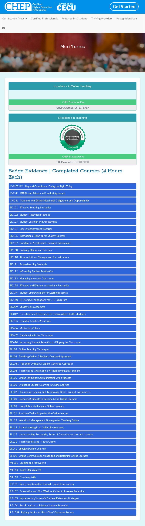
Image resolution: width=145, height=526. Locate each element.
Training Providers (102, 18)
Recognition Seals (126, 18)
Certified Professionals (44, 18)
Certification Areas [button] (13, 18)
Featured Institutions (74, 18)
